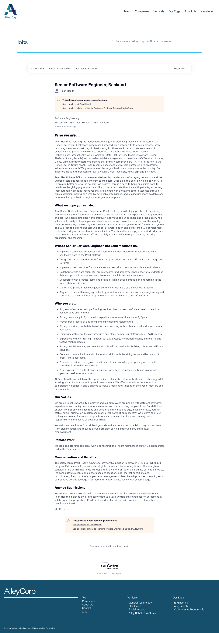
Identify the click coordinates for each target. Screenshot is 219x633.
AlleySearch (181, 606)
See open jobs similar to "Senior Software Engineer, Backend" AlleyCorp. (97, 108)
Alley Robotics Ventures (142, 613)
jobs (37, 68)
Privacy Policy (39, 628)
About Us (87, 605)
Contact (86, 608)
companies (60, 68)
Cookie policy (116, 573)
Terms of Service (52, 628)
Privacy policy (103, 573)
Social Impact (137, 609)
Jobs (84, 612)
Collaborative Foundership (189, 609)
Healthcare (135, 606)
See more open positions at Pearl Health (109, 546)
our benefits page (140, 479)
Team (85, 598)
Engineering (181, 603)
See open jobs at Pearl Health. (77, 104)
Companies (88, 601)
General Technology (140, 603)
